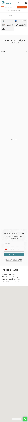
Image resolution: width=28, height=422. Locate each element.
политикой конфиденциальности (14, 260)
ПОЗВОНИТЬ (22, 7)
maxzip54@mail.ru (9, 275)
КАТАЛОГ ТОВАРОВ (9, 7)
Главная (3, 15)
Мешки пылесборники (10, 25)
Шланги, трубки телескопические (23, 25)
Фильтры (24, 20)
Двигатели (11, 20)
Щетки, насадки (9, 29)
